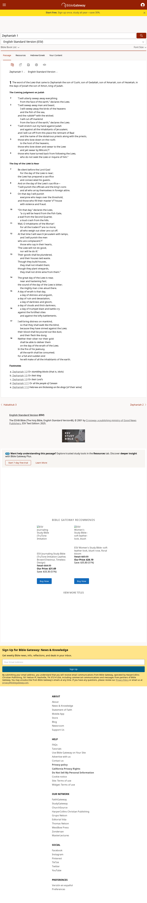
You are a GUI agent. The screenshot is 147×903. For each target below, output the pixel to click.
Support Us (58, 729)
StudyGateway (60, 803)
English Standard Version (23, 415)
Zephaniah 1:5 (20, 375)
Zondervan (58, 831)
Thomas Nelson (60, 823)
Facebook (57, 850)
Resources (21, 55)
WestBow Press (60, 827)
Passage (7, 55)
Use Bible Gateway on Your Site (69, 752)
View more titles (73, 592)
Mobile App (58, 713)
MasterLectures (60, 835)
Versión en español (62, 885)
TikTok (55, 862)
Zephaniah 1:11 (20, 383)
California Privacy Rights (66, 768)
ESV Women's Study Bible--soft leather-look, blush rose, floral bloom (90, 550)
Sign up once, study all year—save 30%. (73, 12)
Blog (54, 721)
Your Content (55, 55)
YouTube (56, 870)
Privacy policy (60, 764)
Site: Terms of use (61, 780)
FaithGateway (59, 799)
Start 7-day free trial (18, 462)
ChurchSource (59, 807)
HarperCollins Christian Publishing (70, 811)
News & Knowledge (62, 705)
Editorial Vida (59, 819)
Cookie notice (59, 776)
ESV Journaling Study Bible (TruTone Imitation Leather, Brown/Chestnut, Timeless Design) (51, 558)
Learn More (41, 462)
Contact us (58, 760)
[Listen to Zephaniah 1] (44, 64)
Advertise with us (61, 756)
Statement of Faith (62, 709)
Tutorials (56, 748)
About (55, 701)
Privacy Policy (122, 680)
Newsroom (58, 725)
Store (55, 717)
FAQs (55, 744)
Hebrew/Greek (37, 55)
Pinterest (57, 858)
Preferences (58, 889)
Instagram (57, 854)
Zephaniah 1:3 (20, 371)
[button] (143, 5)
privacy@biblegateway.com (15, 682)
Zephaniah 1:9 (20, 379)
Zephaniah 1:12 (20, 387)
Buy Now (44, 581)
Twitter (56, 866)
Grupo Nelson (59, 815)
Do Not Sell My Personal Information (73, 772)
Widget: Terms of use (63, 784)
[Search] (141, 35)
